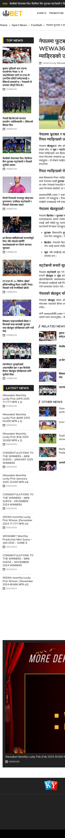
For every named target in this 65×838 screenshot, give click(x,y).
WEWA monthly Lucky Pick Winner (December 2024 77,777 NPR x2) (17, 520)
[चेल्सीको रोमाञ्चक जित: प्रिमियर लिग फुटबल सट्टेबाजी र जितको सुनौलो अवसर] (17, 145)
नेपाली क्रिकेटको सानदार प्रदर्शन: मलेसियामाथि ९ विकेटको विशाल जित (18, 122)
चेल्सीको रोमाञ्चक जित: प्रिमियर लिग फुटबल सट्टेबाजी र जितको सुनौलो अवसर (17, 162)
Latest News (17, 388)
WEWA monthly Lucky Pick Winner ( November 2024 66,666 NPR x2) (18, 581)
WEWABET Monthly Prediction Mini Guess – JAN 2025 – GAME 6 (17, 539)
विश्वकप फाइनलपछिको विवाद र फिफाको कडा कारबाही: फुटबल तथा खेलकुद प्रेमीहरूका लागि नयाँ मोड (18, 326)
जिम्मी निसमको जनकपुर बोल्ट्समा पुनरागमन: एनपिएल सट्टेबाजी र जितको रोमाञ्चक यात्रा (18, 201)
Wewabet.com (13, 14)
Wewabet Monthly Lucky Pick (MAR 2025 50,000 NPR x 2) (16, 418)
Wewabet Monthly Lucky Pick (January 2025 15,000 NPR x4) (15, 479)
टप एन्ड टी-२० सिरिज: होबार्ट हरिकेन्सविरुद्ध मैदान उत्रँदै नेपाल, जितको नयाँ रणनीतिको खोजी (18, 284)
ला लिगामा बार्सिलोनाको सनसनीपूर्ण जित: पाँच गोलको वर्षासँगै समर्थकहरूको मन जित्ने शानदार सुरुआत (18, 243)
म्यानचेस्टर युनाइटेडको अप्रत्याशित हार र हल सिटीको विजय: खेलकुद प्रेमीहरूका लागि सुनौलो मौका (17, 369)
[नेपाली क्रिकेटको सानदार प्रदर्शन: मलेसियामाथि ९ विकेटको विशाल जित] (17, 105)
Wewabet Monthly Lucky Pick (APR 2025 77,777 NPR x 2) (16, 399)
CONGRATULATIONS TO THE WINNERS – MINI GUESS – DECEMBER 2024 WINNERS (18, 499)
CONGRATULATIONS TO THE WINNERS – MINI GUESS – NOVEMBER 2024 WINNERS (18, 560)
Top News (14, 40)
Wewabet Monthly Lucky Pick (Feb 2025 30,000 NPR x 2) (16, 437)
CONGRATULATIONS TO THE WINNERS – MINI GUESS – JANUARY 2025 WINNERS (18, 458)
